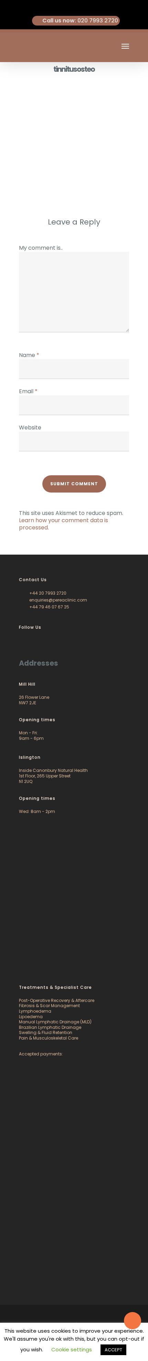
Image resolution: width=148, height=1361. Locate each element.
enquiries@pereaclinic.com (57, 600)
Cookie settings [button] (71, 1349)
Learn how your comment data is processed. (63, 524)
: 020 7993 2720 (80, 20)
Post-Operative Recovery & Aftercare (56, 1000)
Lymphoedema (35, 1011)
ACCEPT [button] (113, 1350)
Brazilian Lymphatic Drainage (50, 1027)
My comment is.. (41, 248)
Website (30, 427)
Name (29, 355)
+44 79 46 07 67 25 (48, 607)
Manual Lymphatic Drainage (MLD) (55, 1022)
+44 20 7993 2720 (47, 593)
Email (28, 391)
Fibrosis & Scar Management (49, 1006)
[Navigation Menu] (125, 45)
